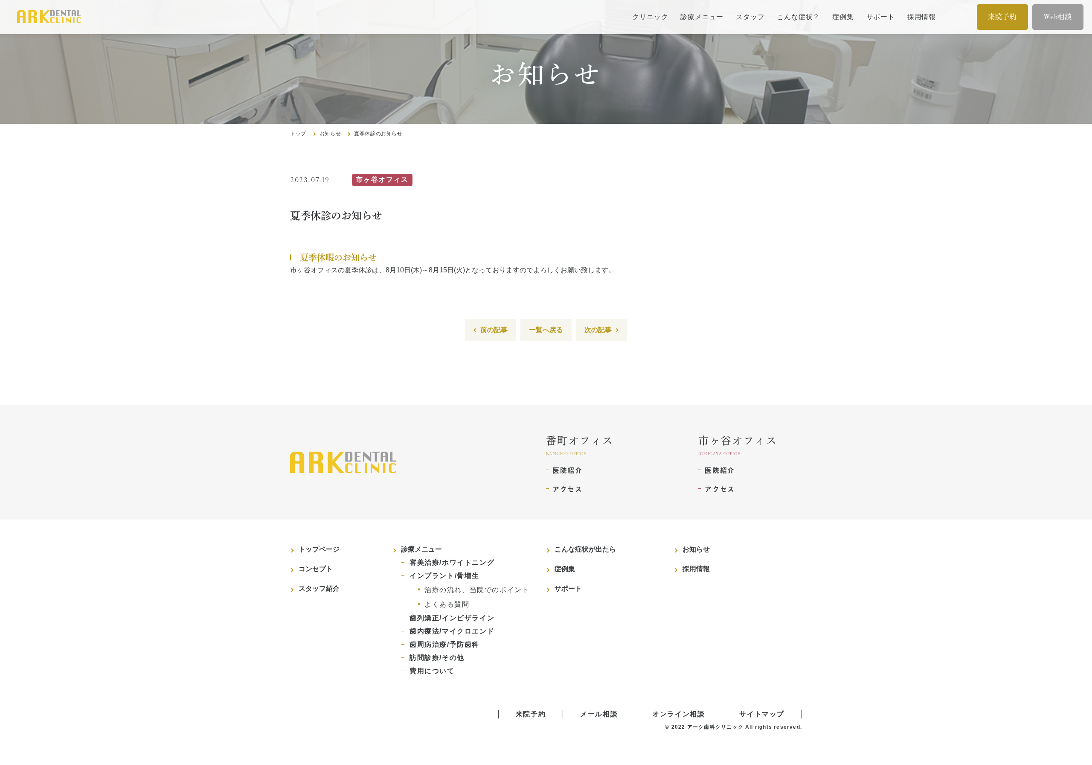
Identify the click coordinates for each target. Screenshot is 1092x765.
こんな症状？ (798, 16)
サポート (880, 16)
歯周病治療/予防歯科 (444, 644)
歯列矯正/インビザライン (452, 618)
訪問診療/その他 (437, 657)
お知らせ (330, 134)
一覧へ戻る (546, 329)
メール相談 (599, 714)
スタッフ (750, 16)
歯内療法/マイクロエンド (452, 631)
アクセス (567, 489)
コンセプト (316, 568)
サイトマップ (761, 714)
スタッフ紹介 (319, 588)
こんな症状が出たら (585, 549)
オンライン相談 (678, 714)
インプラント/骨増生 (444, 575)
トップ (298, 134)
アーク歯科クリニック (715, 727)
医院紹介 (567, 470)
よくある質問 (447, 604)
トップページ (319, 549)
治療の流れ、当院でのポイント (476, 589)
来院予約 (1002, 16)
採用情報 (921, 16)
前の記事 (494, 329)
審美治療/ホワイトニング (452, 562)
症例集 (843, 16)
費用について (432, 670)
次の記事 (598, 329)
